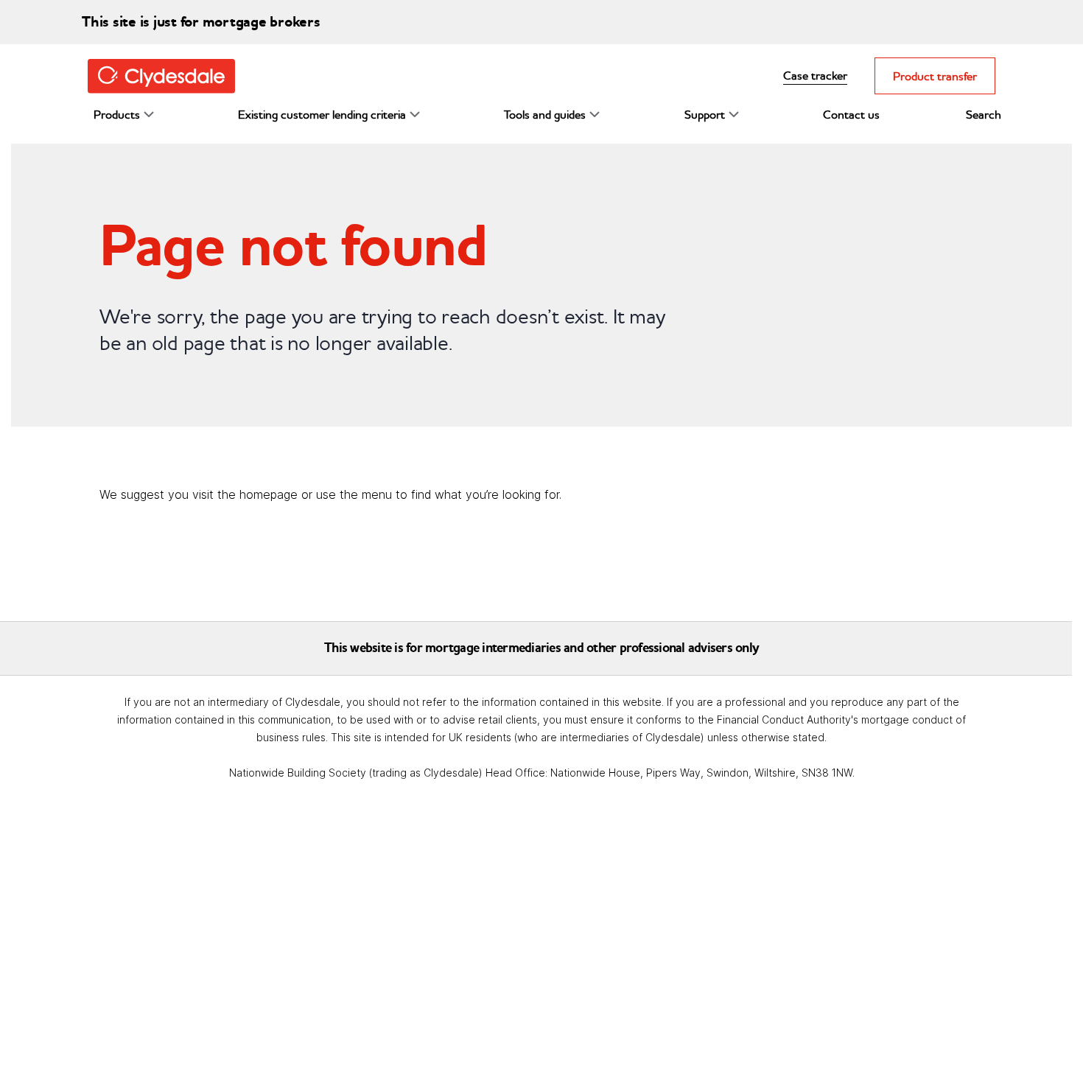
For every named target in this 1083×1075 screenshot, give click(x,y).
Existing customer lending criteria (322, 114)
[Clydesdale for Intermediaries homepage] (167, 75)
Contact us (851, 114)
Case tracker (815, 75)
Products (117, 114)
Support (704, 114)
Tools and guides (545, 114)
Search (983, 114)
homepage (268, 494)
